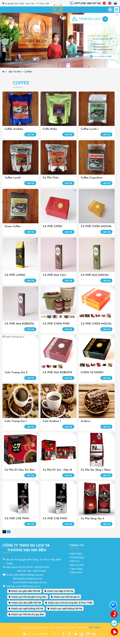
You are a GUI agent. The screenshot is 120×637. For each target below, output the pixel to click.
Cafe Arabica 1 (52, 421)
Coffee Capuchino (91, 178)
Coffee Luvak (13, 178)
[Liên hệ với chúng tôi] (114, 614)
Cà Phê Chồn (51, 178)
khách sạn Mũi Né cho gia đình (27, 614)
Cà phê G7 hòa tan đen (20, 470)
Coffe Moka (50, 129)
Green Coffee (12, 226)
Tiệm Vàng (76, 568)
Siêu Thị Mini (15, 71)
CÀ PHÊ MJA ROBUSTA (19, 324)
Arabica (85, 421)
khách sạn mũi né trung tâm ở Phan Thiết (69, 602)
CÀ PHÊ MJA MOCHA (95, 275)
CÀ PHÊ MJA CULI (54, 275)
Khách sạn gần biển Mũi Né (25, 590)
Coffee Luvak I (89, 129)
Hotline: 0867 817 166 (87, 3)
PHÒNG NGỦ (77, 557)
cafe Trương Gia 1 (16, 421)
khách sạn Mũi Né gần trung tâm (29, 596)
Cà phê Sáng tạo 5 (92, 518)
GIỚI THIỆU (76, 553)
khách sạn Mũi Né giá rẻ (66, 596)
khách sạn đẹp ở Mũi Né (60, 590)
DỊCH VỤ (75, 561)
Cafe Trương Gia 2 (16, 372)
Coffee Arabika (14, 129)
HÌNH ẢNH (76, 572)
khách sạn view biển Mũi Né (26, 602)
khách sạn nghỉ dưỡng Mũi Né (27, 608)
